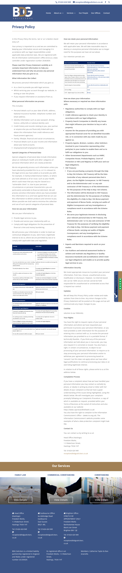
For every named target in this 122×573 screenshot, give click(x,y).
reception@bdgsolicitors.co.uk (76, 453)
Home (48, 13)
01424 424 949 (64, 2)
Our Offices (95, 13)
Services (70, 13)
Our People (83, 13)
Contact (106, 13)
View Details (20, 499)
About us (57, 13)
